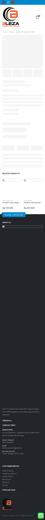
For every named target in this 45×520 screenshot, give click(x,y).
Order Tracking (7, 471)
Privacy (5, 485)
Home (5, 32)
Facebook (5, 460)
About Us (5, 482)
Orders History (7, 476)
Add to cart (17, 183)
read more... (7, 420)
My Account (6, 479)
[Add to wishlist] (20, 201)
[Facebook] (4, 2)
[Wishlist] (31, 17)
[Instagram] (13, 2)
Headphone (9, 200)
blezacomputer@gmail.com (12, 448)
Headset (30, 200)
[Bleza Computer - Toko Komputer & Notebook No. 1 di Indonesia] (10, 17)
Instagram (16, 460)
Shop (11, 32)
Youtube (10, 460)
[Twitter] (8, 2)
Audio (4, 200)
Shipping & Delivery (9, 473)
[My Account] (26, 17)
